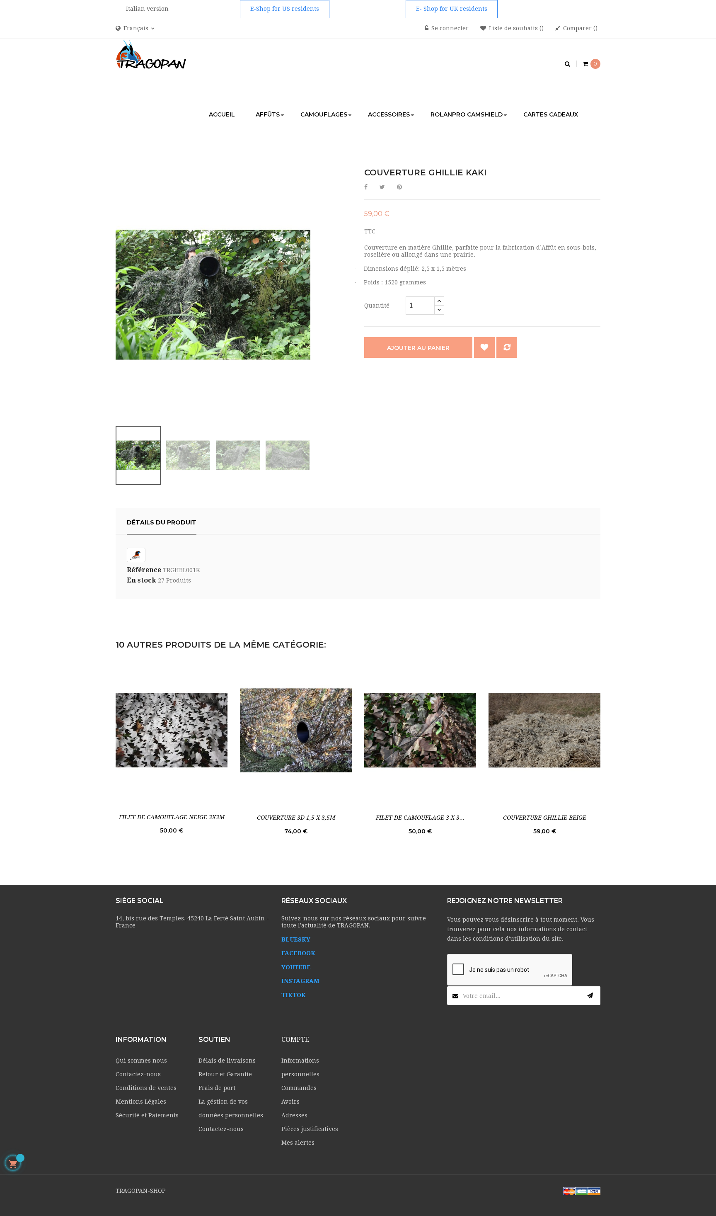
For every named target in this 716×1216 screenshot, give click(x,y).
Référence (144, 570)
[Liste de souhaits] (484, 347)
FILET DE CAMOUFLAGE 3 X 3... (420, 817)
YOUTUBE (296, 967)
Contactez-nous (138, 1074)
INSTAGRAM (300, 981)
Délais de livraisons (227, 1060)
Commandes (299, 1088)
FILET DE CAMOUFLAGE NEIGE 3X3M (172, 817)
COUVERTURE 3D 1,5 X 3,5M (296, 817)
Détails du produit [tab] (161, 522)
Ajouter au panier (418, 348)
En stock (141, 580)
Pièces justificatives (309, 1129)
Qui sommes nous (141, 1060)
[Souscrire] (590, 995)
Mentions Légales (141, 1101)
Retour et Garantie (225, 1074)
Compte (295, 1040)
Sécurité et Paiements (147, 1115)
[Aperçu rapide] (171, 730)
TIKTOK (293, 995)
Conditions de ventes (146, 1088)
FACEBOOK (298, 953)
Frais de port (216, 1088)
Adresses (294, 1115)
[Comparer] (506, 347)
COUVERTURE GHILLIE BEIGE (544, 817)
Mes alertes (297, 1142)
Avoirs (290, 1101)
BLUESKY (295, 939)
